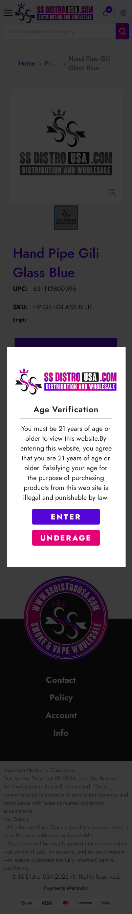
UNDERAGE (66, 537)
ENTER (66, 516)
